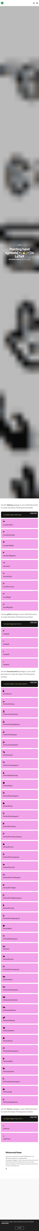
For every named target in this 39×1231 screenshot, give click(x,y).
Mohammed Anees (14, 259)
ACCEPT (19, 1228)
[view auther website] (6, 1169)
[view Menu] (37, 3)
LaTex (19, 245)
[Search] (34, 3)
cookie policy (5, 1223)
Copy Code (34, 513)
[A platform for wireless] (2, 3)
